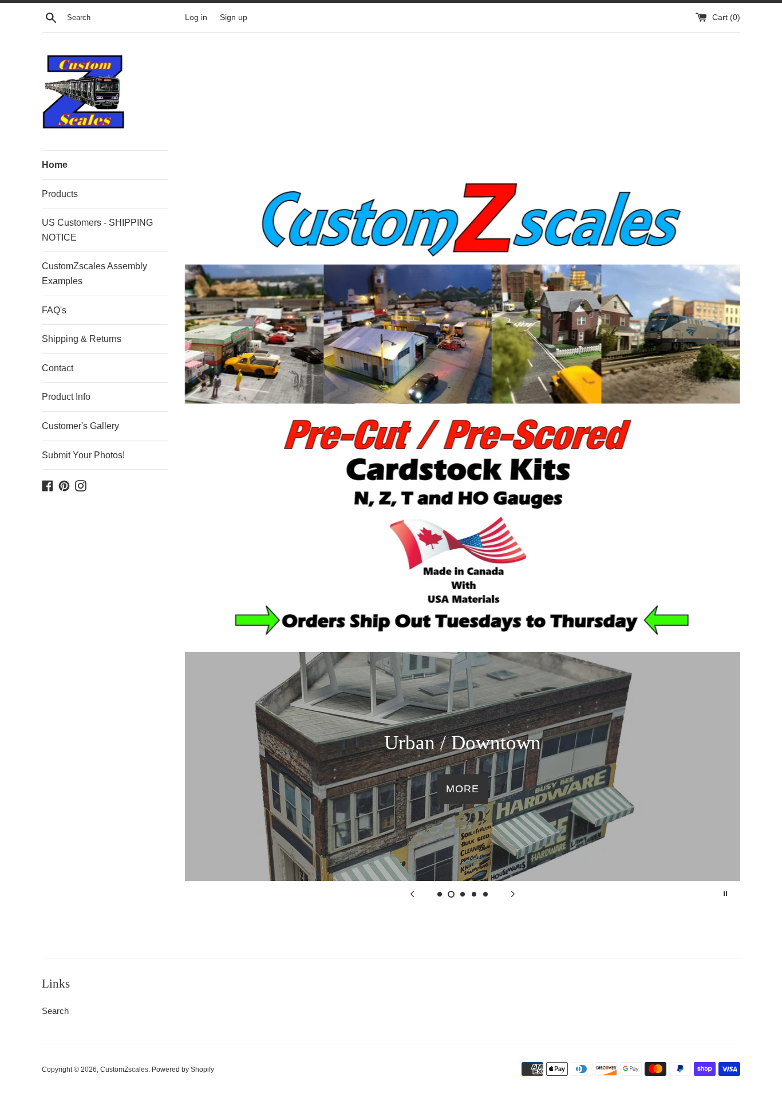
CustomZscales (124, 1070)
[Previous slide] (412, 893)
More (462, 789)
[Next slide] (513, 893)
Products (60, 194)
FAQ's (54, 310)
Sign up (233, 17)
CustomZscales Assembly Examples (94, 273)
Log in (196, 17)
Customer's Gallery (80, 426)
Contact (57, 368)
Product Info (66, 397)
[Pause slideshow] (725, 893)
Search (55, 1011)
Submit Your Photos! (83, 455)
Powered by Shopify (183, 1070)
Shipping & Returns (81, 339)
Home (55, 165)
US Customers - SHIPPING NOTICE (97, 230)
